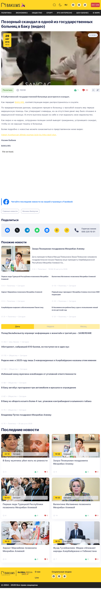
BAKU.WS (19, 102)
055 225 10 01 (88, 231)
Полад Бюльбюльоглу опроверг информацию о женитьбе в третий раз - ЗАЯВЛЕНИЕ (46, 333)
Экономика (22, 13)
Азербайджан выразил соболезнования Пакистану (22, 307)
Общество (37, 13)
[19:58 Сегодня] (76, 445)
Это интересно (64, 13)
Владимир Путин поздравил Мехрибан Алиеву (26, 415)
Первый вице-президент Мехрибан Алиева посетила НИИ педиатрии (76, 293)
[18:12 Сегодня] (76, 533)
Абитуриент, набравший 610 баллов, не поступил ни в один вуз (35, 346)
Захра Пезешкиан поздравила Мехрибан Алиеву (58, 248)
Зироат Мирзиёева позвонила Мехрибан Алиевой (21, 292)
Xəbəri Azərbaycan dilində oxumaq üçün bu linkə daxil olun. (29, 135)
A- (94, 90)
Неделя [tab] (50, 326)
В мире (96, 13)
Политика (6, 13)
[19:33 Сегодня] (76, 489)
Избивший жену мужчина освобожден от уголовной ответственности (38, 374)
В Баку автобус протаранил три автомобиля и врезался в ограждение (38, 387)
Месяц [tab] (83, 326)
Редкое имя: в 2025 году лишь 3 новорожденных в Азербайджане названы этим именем (48, 360)
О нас (37, 572)
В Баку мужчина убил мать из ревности (25, 460)
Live (97, 5)
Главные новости (10, 211)
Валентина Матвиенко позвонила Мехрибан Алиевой (74, 276)
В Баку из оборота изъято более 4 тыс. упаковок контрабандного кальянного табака (46, 401)
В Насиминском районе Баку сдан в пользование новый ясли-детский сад (75, 308)
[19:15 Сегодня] (25, 533)
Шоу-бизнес (82, 13)
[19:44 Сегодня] (25, 489)
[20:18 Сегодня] (25, 445)
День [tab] (17, 326)
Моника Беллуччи (30, 211)
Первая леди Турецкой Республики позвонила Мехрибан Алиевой (24, 278)
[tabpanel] (50, 378)
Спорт (49, 13)
